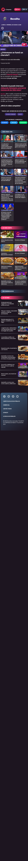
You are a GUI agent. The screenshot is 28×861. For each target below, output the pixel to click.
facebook (4, 122)
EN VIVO (17, 9)
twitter (14, 122)
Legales (5, 412)
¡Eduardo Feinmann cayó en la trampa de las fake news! (13, 89)
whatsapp (23, 122)
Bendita (3, 94)
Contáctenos (7, 408)
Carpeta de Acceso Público (11, 401)
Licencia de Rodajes (9, 416)
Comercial (6, 405)
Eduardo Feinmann (10, 114)
